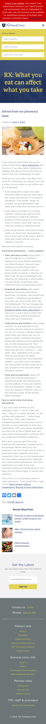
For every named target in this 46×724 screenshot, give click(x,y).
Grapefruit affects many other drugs (22, 310)
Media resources (23, 694)
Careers (23, 666)
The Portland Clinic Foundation (23, 670)
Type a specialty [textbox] (10, 39)
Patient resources (23, 639)
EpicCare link (23, 690)
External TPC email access (23, 705)
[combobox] (23, 38)
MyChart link (23, 686)
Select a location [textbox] (11, 47)
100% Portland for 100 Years (23, 674)
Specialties (23, 635)
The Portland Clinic (13, 25)
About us (23, 662)
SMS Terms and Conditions (23, 647)
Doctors (23, 631)
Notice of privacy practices (23, 643)
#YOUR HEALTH (15, 502)
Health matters (23, 651)
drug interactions (30, 165)
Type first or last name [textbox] (13, 55)
